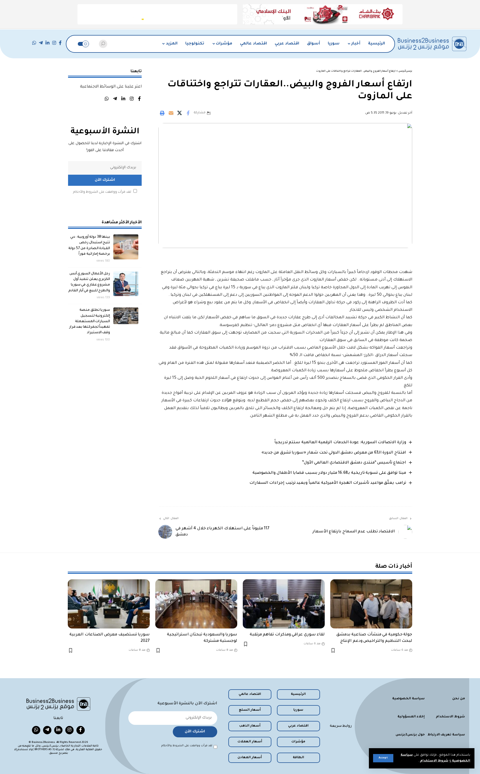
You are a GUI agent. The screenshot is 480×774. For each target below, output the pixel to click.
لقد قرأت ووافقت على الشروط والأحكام (102, 192)
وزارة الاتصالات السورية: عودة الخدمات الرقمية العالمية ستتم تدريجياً (340, 442)
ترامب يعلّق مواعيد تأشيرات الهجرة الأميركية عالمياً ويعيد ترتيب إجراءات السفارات (327, 483)
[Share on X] (179, 113)
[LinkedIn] (47, 43)
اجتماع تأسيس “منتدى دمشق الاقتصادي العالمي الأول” (354, 463)
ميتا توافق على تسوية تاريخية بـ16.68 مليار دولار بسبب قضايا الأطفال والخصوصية (329, 473)
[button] (383, 758)
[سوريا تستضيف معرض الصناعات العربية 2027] (109, 603)
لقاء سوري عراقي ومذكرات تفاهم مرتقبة (287, 635)
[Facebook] (60, 43)
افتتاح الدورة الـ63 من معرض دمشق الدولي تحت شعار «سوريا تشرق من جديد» (334, 453)
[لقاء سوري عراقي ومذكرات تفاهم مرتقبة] (284, 603)
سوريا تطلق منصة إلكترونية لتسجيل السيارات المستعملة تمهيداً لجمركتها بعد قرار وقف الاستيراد (89, 321)
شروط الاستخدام (433, 761)
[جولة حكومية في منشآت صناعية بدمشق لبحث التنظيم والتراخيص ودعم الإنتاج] (371, 603)
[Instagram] (54, 43)
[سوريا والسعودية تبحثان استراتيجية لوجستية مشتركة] (196, 603)
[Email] (171, 113)
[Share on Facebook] (188, 113)
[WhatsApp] (34, 43)
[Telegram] (41, 43)
